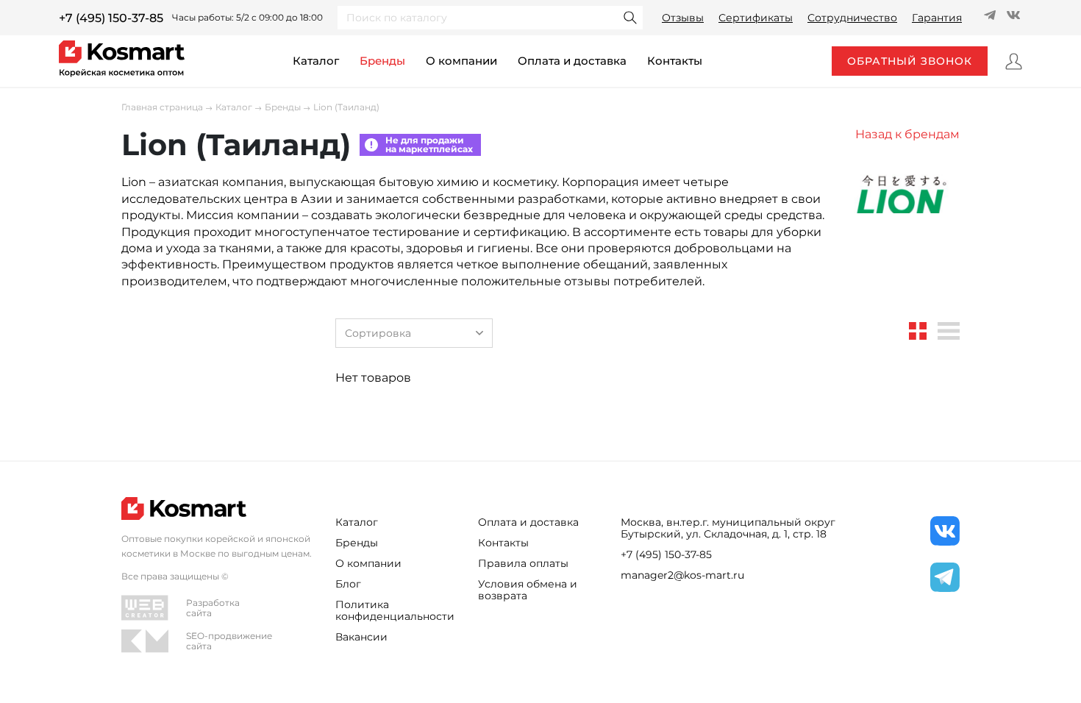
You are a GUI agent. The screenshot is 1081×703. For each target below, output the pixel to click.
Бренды (382, 61)
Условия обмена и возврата (527, 590)
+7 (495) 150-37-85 (111, 18)
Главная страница (162, 107)
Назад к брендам (907, 134)
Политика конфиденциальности (394, 610)
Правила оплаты (523, 563)
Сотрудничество (852, 17)
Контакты (503, 543)
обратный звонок (909, 61)
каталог (316, 61)
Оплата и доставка (572, 61)
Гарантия (937, 17)
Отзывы (683, 17)
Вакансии (361, 637)
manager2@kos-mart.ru (682, 575)
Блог (348, 584)
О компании (461, 61)
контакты (674, 61)
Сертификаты (755, 17)
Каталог (233, 107)
